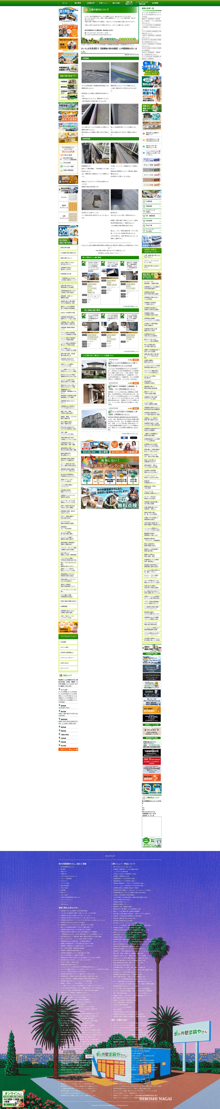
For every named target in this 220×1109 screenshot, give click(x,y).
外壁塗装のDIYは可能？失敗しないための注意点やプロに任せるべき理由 (80, 957)
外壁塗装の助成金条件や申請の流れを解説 (151, 293)
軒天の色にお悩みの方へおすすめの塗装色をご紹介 (68, 428)
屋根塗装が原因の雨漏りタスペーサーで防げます (68, 470)
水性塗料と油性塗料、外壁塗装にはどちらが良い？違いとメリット (131, 1081)
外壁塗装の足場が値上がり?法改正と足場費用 (152, 429)
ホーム (65, 3)
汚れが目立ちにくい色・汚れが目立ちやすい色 (153, 140)
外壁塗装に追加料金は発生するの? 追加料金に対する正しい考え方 (131, 930)
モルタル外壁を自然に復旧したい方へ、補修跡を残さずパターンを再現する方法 (82, 988)
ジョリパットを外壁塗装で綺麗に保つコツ (152, 492)
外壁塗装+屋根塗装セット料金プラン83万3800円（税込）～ (129, 883)
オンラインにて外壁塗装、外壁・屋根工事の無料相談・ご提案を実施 (132, 925)
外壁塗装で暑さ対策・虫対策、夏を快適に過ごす (126, 1012)
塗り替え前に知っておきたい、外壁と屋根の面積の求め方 (76, 1023)
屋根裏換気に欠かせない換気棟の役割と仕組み (68, 574)
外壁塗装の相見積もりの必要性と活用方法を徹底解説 (75, 999)
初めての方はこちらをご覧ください (123, 867)
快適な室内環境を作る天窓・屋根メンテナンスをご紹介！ (129, 962)
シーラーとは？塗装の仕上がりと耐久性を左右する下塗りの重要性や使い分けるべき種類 (137, 1086)
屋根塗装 (68, 87)
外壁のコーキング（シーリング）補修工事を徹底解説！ (128, 932)
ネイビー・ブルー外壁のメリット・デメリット (151, 576)
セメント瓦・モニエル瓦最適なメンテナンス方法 (68, 501)
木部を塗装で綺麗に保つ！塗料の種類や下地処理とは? (152, 523)
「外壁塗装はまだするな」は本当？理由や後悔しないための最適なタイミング (82, 934)
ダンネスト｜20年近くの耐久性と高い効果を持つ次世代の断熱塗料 (131, 1051)
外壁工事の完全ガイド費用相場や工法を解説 (67, 286)
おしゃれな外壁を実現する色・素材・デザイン (152, 571)
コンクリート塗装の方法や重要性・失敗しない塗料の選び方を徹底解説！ (133, 990)
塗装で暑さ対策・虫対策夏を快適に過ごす (68, 354)
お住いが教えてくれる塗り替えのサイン (67, 263)
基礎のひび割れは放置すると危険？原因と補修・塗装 (75, 1065)
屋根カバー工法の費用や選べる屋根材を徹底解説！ (127, 911)
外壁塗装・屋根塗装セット (68, 92)
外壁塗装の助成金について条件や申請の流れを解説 (127, 927)
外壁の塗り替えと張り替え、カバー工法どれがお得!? (151, 356)
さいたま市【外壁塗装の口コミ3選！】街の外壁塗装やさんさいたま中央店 (151, 14)
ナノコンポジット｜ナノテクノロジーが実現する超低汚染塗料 (130, 1044)
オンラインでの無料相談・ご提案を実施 (151, 282)
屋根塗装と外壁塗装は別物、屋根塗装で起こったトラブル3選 (77, 1006)
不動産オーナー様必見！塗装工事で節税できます (151, 418)
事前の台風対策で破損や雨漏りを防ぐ (150, 544)
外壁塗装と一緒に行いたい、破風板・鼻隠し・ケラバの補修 (129, 955)
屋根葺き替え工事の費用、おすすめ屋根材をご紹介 (127, 909)
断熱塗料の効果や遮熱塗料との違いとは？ (151, 534)
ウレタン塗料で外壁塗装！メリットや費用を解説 (68, 338)
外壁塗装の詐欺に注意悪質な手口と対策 (150, 329)
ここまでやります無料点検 (120, 871)
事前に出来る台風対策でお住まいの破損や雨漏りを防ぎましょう (78, 1060)
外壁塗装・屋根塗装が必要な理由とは (71, 950)
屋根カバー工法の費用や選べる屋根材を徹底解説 (68, 307)
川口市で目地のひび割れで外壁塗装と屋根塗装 (151, 49)
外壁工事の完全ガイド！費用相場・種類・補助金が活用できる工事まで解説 (81, 936)
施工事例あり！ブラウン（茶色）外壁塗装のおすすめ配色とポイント (79, 1086)
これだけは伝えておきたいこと (69, 876)
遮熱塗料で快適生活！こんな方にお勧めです (125, 1041)
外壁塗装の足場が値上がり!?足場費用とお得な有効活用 (128, 1014)
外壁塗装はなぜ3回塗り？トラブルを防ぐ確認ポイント (75, 997)
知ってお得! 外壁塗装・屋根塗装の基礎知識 (72, 948)
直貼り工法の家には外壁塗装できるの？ (150, 460)
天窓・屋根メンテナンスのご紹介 (67, 433)
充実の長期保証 (65, 885)
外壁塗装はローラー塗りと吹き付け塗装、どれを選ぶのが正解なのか (79, 1016)
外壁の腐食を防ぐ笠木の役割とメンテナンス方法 (68, 438)
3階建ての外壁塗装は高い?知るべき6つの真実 (152, 350)
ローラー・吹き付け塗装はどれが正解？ (150, 497)
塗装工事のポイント (66, 258)
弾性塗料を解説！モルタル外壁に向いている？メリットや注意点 (78, 1091)
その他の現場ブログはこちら (130, 433)
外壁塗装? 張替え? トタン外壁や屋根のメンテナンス (127, 937)
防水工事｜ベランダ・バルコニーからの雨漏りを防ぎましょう (130, 923)
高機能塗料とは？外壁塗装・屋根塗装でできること (68, 391)
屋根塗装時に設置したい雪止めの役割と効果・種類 (68, 449)
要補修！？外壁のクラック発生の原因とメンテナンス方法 (76, 983)
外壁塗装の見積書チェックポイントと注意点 (152, 319)
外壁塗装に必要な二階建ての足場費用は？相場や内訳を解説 (129, 1016)
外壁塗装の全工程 (66, 274)
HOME (83, 44)
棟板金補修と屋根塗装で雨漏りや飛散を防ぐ (68, 543)
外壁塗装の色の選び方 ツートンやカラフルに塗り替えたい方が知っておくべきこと (83, 920)
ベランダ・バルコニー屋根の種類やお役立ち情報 (68, 548)
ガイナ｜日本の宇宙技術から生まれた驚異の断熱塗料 (127, 1053)
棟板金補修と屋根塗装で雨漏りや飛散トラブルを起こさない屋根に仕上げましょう (83, 1034)
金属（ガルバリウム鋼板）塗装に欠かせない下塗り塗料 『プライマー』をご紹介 (135, 1091)
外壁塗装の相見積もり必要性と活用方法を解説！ (152, 308)
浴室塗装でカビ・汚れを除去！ (66, 527)
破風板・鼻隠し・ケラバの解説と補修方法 (68, 417)
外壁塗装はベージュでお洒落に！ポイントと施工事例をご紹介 (77, 1083)
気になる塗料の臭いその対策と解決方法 (150, 345)
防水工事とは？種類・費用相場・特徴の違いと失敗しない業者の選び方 (80, 1039)
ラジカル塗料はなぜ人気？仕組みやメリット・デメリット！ (77, 1093)
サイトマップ (65, 668)
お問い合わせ (65, 663)
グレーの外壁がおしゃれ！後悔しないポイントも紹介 (152, 581)
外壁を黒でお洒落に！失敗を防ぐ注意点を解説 (151, 586)
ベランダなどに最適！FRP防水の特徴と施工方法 (68, 559)
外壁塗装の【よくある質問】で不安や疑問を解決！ (74, 910)
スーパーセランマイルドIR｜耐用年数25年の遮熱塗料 (127, 1030)
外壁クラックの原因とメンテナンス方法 (67, 365)
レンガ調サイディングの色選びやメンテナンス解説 (68, 370)
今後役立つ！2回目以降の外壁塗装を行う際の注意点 (127, 916)
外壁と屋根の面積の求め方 (68, 601)
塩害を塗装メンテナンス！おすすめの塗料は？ (68, 580)
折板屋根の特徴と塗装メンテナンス (66, 491)
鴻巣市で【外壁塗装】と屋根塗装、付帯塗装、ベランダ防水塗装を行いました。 (151, 21)
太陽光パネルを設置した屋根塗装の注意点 (151, 518)
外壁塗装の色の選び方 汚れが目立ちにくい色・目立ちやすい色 (78, 918)
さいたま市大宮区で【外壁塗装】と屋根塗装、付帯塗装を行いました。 (151, 27)
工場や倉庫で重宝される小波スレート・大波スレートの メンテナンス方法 (81, 1032)
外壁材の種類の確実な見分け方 (148, 361)
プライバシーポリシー (67, 657)
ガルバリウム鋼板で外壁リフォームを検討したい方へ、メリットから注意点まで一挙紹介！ (85, 969)
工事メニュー (103, 3)
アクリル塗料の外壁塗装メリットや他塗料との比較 (68, 333)
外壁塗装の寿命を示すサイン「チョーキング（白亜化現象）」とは (79, 981)
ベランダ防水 (68, 97)
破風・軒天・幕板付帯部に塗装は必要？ (67, 412)
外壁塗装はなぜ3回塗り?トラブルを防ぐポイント (68, 407)
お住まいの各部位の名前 (68, 312)
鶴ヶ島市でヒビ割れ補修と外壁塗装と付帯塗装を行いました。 (151, 41)
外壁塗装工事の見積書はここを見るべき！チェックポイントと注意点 (132, 890)
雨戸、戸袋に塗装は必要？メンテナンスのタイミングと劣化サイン (131, 993)
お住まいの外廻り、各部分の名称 (70, 962)
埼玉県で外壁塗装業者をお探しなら (70, 897)
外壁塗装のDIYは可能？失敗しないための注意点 (151, 445)
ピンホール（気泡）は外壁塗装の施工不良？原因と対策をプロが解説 (79, 990)
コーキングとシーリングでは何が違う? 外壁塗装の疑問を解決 (77, 1018)
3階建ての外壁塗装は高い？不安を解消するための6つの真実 (77, 943)
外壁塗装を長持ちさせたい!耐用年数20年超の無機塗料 (152, 408)
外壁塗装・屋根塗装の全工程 (121, 876)
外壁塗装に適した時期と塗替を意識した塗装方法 (68, 323)
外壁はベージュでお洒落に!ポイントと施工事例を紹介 (152, 597)
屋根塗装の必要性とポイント (121, 904)
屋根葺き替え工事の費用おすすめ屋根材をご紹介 (68, 302)
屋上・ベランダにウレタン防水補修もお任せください (68, 564)
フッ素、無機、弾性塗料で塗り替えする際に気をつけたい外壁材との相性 (80, 1030)
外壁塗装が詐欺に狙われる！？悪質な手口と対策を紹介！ (76, 1002)
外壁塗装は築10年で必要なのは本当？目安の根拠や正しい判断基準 (79, 932)
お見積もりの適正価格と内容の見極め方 (151, 324)
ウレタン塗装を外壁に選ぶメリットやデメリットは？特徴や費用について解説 (134, 1065)
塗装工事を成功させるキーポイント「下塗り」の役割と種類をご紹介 (132, 1088)
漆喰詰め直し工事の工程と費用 (150, 487)
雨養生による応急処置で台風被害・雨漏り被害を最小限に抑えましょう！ (80, 1062)
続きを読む (134, 379)
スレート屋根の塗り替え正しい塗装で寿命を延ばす (68, 464)
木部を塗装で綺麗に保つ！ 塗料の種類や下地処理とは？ (76, 1053)
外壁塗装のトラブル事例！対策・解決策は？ (152, 560)
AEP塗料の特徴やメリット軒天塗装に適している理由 (152, 639)
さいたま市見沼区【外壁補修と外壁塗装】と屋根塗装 (151, 57)
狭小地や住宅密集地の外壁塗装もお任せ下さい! (68, 475)
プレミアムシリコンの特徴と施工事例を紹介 (150, 623)
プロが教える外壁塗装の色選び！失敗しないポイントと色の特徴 (78, 913)
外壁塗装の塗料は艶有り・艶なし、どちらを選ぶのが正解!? (129, 1079)
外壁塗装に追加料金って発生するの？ (150, 303)
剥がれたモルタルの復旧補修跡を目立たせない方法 (68, 375)
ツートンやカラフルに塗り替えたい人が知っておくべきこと (153, 152)
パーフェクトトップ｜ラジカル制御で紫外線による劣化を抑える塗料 (132, 1023)
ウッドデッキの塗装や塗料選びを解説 (67, 522)
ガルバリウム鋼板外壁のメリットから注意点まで (151, 371)
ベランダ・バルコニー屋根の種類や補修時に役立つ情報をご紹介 (78, 1037)
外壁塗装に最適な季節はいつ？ (68, 328)
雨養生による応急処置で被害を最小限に (151, 550)
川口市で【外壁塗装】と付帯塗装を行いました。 (151, 45)
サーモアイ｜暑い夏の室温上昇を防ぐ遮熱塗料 (126, 1027)
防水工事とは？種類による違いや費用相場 (68, 553)
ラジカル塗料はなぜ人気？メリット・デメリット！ (152, 634)
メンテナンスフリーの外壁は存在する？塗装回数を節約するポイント (79, 967)
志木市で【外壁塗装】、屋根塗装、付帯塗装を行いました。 (151, 53)
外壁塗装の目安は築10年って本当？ (66, 268)
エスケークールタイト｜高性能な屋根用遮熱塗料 (126, 1039)
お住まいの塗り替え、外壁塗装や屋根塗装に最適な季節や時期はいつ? (80, 978)
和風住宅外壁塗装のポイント (150, 481)
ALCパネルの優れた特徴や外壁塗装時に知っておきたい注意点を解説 (79, 1020)
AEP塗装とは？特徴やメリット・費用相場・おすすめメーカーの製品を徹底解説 (134, 1069)
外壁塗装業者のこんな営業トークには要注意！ (152, 439)
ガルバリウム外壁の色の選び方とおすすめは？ (73, 971)
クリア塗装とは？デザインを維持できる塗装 (68, 349)
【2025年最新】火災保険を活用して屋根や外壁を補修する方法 (130, 897)
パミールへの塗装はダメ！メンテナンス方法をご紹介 (152, 529)
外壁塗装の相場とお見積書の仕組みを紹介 (151, 314)
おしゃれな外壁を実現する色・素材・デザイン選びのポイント (77, 1072)
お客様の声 (91, 3)
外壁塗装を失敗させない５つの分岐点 (151, 298)
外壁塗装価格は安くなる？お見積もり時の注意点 (68, 291)
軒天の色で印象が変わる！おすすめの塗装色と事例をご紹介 (129, 960)
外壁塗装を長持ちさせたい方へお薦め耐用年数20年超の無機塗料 (130, 1083)
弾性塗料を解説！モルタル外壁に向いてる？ (152, 613)
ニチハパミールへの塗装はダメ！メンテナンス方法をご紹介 (77, 1055)
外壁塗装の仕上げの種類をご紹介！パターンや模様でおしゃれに (78, 1095)
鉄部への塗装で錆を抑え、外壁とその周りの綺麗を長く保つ (129, 976)
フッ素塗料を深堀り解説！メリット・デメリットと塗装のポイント (79, 1088)
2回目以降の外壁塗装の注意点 (149, 382)
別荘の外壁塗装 (117, 1009)
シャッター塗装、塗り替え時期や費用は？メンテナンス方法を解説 (131, 988)
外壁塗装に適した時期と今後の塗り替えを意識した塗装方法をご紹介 (79, 976)
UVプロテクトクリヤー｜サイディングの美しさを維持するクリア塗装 (132, 1048)
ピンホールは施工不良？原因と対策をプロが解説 (68, 380)
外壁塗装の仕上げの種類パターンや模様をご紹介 (151, 618)
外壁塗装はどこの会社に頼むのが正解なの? (72, 1011)
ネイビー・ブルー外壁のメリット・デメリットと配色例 (76, 1074)
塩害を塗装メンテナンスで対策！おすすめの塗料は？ (75, 1051)
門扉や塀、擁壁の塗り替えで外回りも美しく (125, 918)
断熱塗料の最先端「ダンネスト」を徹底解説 (152, 539)
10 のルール (64, 881)
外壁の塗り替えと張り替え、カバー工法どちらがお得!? (76, 960)
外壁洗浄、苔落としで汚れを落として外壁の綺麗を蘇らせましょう (131, 995)
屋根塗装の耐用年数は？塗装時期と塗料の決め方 (151, 565)
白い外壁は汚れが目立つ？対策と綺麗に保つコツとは (152, 592)
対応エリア (64, 892)
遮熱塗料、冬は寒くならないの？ (122, 1072)
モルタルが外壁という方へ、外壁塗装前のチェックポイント (129, 1093)
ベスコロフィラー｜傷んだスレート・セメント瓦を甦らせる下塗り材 (132, 1032)
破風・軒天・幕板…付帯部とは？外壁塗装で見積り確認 (128, 953)
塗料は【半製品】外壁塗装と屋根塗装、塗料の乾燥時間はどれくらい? (80, 1013)
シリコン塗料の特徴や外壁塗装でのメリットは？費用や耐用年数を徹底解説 (133, 1060)
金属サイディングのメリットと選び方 (66, 480)
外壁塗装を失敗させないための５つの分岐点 (73, 922)
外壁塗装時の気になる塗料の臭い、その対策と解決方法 (76, 941)
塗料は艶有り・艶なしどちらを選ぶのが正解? (151, 466)
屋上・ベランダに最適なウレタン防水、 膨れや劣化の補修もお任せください (81, 1044)
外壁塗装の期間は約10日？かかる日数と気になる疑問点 (76, 929)
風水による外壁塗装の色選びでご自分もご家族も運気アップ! (77, 927)
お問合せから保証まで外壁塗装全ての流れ (124, 874)
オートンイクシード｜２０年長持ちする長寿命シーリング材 (129, 1058)
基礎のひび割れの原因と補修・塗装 (149, 555)
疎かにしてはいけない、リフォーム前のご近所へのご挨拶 (76, 938)
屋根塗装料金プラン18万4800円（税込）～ (125, 881)
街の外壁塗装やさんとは (67, 867)
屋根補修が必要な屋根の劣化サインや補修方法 (68, 459)
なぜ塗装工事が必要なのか (68, 253)
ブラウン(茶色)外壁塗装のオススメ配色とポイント (151, 602)
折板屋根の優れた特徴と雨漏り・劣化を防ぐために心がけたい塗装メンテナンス (135, 939)
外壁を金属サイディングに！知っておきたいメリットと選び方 (130, 934)
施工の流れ (116, 3)
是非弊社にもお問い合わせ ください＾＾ (110, 253)
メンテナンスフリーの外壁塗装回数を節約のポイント (152, 366)
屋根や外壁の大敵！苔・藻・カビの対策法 (150, 513)
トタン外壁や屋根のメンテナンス (66, 485)
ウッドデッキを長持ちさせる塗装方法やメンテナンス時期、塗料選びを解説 (133, 983)
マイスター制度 (65, 883)
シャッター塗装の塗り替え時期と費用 (66, 533)
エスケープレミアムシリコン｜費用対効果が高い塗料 (127, 1037)
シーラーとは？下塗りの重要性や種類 (150, 403)
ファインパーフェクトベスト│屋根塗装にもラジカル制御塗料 (130, 1025)
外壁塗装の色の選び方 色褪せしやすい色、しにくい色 (75, 915)
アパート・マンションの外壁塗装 (122, 1007)
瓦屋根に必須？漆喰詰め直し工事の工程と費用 (126, 946)
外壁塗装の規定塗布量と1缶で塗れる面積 (151, 502)
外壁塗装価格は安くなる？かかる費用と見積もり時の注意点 (129, 892)
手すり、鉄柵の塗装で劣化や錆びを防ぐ (67, 517)
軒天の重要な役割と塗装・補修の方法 (66, 422)
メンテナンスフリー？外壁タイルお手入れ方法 (151, 476)
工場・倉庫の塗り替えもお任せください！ (152, 256)
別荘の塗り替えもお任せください (152, 266)
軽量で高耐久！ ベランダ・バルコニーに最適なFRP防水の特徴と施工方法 (81, 1041)
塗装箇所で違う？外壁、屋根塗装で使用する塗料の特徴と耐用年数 (131, 1074)
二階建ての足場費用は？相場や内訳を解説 (151, 434)
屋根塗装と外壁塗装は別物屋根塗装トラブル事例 (68, 396)
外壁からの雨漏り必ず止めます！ (122, 899)
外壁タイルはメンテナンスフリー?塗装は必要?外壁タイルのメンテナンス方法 (134, 941)
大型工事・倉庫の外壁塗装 (120, 1004)
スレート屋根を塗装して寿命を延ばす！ (124, 1002)
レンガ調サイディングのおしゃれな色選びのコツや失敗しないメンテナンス (81, 985)
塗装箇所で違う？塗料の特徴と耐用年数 (150, 387)
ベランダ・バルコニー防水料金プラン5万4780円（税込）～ (129, 885)
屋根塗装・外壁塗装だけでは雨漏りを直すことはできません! (77, 946)
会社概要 (155, 3)
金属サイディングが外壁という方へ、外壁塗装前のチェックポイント (132, 1098)
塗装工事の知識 (65, 247)
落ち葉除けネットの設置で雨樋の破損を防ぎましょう (127, 972)
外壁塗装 (68, 81)
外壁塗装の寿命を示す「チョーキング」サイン (68, 359)
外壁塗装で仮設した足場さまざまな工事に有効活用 (152, 424)
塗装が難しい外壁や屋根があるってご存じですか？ (152, 450)
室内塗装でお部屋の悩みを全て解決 (123, 920)
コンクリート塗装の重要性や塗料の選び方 (67, 538)
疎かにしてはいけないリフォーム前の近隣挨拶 (151, 340)
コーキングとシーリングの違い (68, 590)
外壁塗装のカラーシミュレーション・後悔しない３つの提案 (77, 924)
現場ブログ (90, 44)
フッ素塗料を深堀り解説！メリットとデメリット (152, 607)
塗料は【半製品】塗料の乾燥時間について (68, 585)
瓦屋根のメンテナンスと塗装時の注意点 (68, 496)
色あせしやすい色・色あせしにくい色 (152, 146)
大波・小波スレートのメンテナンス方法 (67, 616)
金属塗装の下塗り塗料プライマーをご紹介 (150, 397)
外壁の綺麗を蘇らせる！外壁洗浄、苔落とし (151, 508)
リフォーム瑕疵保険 (66, 878)
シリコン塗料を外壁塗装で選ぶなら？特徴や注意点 (68, 344)
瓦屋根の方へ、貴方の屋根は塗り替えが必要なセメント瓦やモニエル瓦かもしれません (136, 951)
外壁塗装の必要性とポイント (121, 902)
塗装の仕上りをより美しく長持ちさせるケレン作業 (68, 386)
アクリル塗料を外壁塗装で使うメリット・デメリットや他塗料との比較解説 (133, 1062)
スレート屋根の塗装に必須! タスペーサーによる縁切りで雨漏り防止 (79, 1009)
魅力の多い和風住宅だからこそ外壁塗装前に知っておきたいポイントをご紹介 (134, 944)
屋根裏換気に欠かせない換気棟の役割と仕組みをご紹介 (76, 1048)
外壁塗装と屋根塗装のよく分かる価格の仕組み (126, 869)
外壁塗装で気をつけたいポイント (68, 401)
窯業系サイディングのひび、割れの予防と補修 (151, 455)
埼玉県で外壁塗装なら (67, 652)
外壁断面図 (64, 606)
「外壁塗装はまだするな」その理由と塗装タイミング (68, 279)
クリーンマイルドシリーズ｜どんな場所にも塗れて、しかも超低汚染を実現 (133, 1055)
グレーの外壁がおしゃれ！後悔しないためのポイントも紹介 (77, 1077)
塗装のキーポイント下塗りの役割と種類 (150, 392)
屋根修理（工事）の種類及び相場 (66, 296)
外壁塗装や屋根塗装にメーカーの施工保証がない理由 (152, 413)
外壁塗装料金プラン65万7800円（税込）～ (125, 878)
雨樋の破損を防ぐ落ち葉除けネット (66, 454)
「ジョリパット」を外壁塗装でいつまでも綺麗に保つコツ (76, 1027)
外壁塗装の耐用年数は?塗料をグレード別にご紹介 (68, 317)
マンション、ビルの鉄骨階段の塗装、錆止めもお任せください (130, 979)
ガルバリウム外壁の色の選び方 (150, 376)
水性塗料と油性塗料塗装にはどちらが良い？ (151, 471)
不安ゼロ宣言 (64, 888)
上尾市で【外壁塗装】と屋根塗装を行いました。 (151, 36)
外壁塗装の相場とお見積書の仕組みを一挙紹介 (126, 888)
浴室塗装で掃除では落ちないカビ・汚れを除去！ (126, 986)
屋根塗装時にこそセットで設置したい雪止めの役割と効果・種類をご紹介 (133, 969)
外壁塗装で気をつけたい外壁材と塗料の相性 (68, 611)
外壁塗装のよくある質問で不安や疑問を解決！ (152, 287)
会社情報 (63, 890)
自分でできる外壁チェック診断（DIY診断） (72, 955)
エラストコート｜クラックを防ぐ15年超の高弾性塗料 (127, 1046)
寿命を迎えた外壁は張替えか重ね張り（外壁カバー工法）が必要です (132, 913)
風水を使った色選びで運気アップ (152, 133)
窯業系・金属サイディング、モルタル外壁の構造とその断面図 (77, 1025)
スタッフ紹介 (65, 647)
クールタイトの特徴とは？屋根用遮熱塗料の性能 (152, 628)
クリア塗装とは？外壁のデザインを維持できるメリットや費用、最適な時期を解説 (135, 1067)
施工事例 (78, 3)
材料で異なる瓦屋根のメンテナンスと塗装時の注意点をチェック (130, 948)
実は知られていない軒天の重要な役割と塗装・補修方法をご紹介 (130, 958)
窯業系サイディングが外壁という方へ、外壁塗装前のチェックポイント (132, 1095)
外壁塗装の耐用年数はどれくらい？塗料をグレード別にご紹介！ (78, 974)
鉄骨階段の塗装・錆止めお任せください (68, 512)
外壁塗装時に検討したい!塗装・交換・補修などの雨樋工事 (129, 967)
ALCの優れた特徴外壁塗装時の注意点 (66, 595)
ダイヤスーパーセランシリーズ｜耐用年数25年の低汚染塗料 (129, 1034)
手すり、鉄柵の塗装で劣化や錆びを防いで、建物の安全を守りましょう (132, 981)
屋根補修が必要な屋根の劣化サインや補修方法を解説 (127, 974)
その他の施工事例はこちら (130, 306)
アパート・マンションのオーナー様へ (151, 261)
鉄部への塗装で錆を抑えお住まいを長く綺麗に (68, 506)
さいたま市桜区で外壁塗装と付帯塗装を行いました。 (151, 32)
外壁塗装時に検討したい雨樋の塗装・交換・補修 (68, 443)
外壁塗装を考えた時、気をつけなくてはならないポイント (76, 995)
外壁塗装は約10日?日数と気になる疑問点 (150, 335)
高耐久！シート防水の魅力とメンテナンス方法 (68, 569)
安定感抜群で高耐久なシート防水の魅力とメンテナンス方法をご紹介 (79, 1046)
